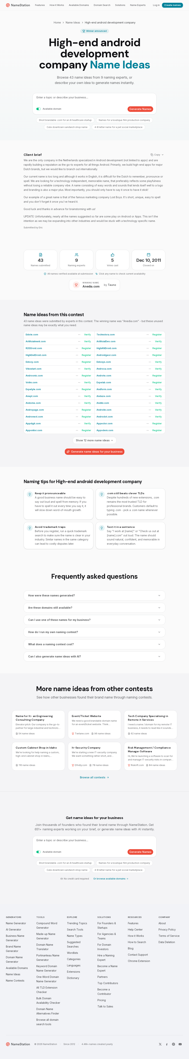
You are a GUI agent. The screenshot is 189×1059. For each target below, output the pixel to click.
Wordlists (72, 952)
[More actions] (79, 334)
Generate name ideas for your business (97, 451)
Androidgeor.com (106, 355)
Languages (73, 965)
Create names (172, 5)
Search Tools (75, 929)
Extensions (73, 971)
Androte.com (104, 375)
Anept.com (32, 396)
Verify (87, 334)
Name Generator (16, 923)
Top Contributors (107, 983)
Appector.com (104, 423)
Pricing (101, 1000)
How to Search (137, 942)
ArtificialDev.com (106, 341)
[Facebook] (167, 1044)
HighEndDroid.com (36, 355)
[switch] (38, 109)
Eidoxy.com (32, 362)
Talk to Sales (105, 1006)
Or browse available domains (109, 878)
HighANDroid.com (106, 348)
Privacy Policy (167, 929)
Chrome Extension (139, 960)
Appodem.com (105, 430)
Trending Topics (77, 923)
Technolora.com (106, 334)
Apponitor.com (34, 430)
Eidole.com (32, 334)
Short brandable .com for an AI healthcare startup (65, 120)
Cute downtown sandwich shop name (67, 127)
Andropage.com (35, 409)
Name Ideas (73, 22)
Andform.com (104, 389)
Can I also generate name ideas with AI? (54, 656)
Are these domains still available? (50, 607)
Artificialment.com (36, 341)
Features (40, 5)
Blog (130, 948)
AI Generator (13, 929)
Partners (102, 976)
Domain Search (102, 5)
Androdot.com (105, 416)
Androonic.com (34, 375)
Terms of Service (169, 935)
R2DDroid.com (34, 348)
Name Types (75, 935)
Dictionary (73, 978)
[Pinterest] (173, 1044)
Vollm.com (31, 382)
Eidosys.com (104, 362)
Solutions (120, 5)
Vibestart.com (33, 368)
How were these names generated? (51, 595)
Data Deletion (167, 942)
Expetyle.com (33, 389)
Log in (156, 5)
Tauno (112, 284)
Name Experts (138, 5)
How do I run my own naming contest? (53, 632)
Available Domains (79, 5)
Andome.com (33, 403)
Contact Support (138, 954)
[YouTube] (180, 1044)
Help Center (135, 929)
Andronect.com (34, 416)
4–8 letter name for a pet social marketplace (118, 127)
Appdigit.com (33, 423)
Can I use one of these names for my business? (59, 619)
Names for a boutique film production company (124, 120)
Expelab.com (104, 382)
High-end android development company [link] (110, 22)
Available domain (52, 108)
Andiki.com (103, 403)
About (162, 923)
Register (157, 334)
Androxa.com (104, 368)
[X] (160, 1044)
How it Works (57, 5)
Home (57, 22)
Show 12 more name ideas (93, 440)
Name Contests (15, 980)
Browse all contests (92, 777)
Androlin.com (104, 409)
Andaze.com (104, 396)
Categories (73, 959)
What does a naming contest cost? (51, 644)
